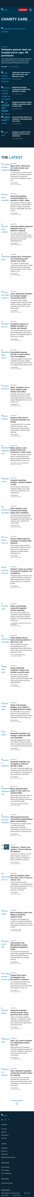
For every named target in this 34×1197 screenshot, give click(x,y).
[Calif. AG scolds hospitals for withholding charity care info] (5, 1040)
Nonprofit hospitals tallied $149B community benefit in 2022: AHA (21, 104)
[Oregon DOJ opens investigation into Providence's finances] (6, 980)
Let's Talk (3, 1138)
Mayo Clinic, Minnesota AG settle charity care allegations (20, 168)
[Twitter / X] (9, 1120)
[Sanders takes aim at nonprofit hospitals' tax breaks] (5, 417)
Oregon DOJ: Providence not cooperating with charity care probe (20, 259)
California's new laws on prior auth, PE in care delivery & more (21, 74)
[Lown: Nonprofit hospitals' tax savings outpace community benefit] (5, 296)
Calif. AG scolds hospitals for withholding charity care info (21, 1043)
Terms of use (27, 1193)
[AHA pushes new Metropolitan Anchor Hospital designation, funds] (5, 945)
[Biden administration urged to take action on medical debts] (7, 791)
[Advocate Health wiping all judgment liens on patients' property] (5, 228)
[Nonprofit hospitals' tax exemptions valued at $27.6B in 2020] (5, 763)
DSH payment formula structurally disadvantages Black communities (21, 819)
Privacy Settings (17, 1195)
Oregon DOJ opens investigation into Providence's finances (19, 977)
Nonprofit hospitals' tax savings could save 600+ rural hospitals (20, 735)
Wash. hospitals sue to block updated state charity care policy (19, 389)
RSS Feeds (4, 1154)
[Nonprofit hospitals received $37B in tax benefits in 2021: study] (5, 197)
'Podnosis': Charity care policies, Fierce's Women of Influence (20, 849)
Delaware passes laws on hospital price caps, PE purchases (16, 52)
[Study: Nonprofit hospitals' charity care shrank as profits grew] (5, 672)
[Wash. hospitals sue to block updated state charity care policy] (5, 387)
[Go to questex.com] (5, 1189)
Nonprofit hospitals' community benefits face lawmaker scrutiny (21, 89)
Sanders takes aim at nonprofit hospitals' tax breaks (20, 420)
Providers (4, 47)
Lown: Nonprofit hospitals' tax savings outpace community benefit (21, 296)
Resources (4, 1151)
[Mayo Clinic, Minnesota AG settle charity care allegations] (6, 171)
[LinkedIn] (2, 1120)
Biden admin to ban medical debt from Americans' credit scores (20, 450)
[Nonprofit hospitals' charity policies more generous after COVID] (5, 1010)
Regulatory (14, 445)
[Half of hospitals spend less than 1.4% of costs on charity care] (6, 881)
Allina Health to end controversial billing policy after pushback (19, 511)
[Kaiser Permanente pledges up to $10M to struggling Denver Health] (5, 707)
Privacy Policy (4, 1195)
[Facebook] (6, 1120)
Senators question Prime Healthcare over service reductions (21, 134)
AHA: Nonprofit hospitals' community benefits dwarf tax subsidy (21, 1073)
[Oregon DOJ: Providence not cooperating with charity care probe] (5, 257)
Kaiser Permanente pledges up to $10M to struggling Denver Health (20, 707)
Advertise (3, 1132)
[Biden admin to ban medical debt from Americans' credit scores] (7, 450)
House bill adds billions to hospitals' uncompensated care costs (22, 119)
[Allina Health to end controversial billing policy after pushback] (6, 511)
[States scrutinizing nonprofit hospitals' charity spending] (5, 606)
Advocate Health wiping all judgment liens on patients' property (21, 228)
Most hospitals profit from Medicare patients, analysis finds (21, 915)
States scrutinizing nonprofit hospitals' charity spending (18, 608)
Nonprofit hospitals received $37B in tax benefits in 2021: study (19, 198)
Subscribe (23, 10)
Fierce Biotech (5, 1170)
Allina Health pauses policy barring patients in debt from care (20, 640)
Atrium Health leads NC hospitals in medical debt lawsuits (20, 541)
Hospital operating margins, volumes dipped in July (21, 482)
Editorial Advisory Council (8, 1157)
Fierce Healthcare (6, 1173)
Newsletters (4, 1148)
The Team (4, 1129)
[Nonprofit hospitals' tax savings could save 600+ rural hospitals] (5, 733)
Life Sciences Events (7, 1183)
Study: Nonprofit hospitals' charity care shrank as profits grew (19, 670)
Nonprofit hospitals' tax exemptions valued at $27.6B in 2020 (20, 764)
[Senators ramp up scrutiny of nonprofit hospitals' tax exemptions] (5, 571)
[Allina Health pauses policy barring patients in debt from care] (6, 640)
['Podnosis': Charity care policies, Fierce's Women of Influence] (5, 847)
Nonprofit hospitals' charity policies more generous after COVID (19, 1012)
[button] (30, 10)
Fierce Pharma (5, 1167)
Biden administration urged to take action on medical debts (20, 791)
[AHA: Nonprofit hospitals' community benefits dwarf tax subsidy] (5, 1075)
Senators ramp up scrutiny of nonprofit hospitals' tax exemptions (21, 571)
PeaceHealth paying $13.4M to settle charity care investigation (20, 354)
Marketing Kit (5, 1135)
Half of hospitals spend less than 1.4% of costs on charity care (21, 878)
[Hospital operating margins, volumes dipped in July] (5, 480)
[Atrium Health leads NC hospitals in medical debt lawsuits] (5, 543)
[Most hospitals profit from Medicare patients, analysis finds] (5, 912)
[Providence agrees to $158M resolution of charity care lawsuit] (5, 324)
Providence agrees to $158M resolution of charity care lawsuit (19, 326)
